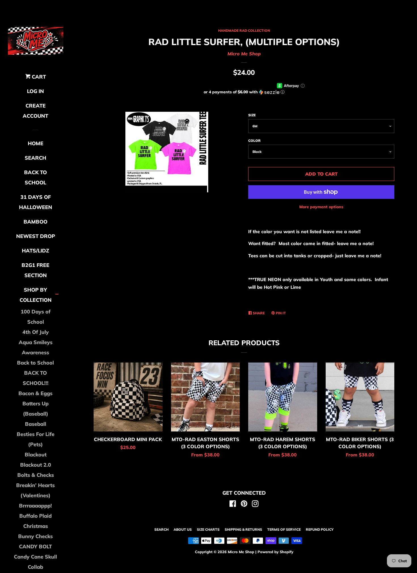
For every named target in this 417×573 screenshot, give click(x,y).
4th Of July (35, 332)
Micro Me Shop (244, 53)
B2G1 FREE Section (35, 270)
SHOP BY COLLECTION (36, 294)
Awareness (35, 352)
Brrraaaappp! (35, 505)
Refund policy (320, 529)
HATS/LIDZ (35, 250)
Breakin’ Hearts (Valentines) (35, 490)
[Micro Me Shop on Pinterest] (244, 504)
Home (35, 143)
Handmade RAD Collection (244, 30)
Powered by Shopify (275, 551)
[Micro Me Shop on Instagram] (255, 504)
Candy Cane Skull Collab (35, 561)
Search (161, 529)
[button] (244, 92)
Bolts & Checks (35, 475)
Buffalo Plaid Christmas (35, 521)
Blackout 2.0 (35, 465)
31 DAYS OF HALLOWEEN (35, 202)
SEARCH (35, 158)
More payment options (321, 206)
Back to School (35, 362)
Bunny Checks (35, 536)
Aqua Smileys (35, 342)
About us (183, 529)
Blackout (36, 454)
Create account (35, 110)
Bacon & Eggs (35, 393)
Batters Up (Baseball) (35, 408)
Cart (38, 76)
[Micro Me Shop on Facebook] (232, 504)
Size (252, 115)
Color (254, 140)
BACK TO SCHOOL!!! (36, 378)
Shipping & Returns (243, 529)
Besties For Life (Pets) (35, 439)
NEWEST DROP (35, 236)
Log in (35, 91)
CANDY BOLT (35, 546)
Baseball (35, 424)
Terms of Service (284, 529)
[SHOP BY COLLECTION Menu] (57, 295)
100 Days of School (35, 316)
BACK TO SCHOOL (35, 177)
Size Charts (208, 529)
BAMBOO (35, 221)
